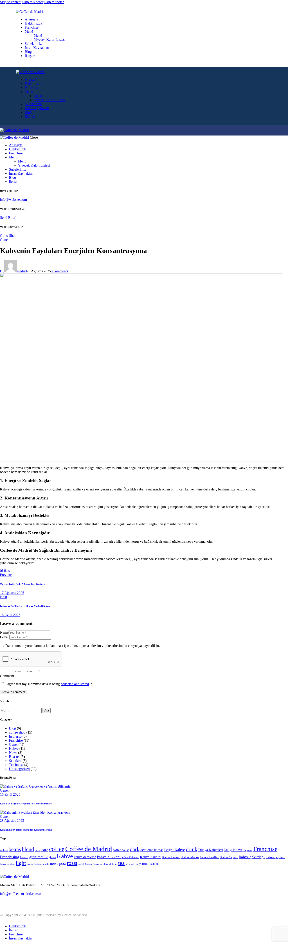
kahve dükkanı (109, 857)
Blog (12, 728)
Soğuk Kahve (92, 864)
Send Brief (7, 217)
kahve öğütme (7, 864)
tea (121, 863)
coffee (56, 849)
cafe (44, 849)
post (62, 863)
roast (72, 863)
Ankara (4, 850)
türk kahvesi (132, 864)
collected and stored (75, 684)
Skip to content (10, 2)
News (13, 752)
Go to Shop (8, 235)
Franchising (9, 857)
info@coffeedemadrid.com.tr (20, 894)
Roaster (14, 757)
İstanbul (154, 863)
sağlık (81, 864)
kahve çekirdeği (252, 857)
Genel (4, 240)
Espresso (15, 736)
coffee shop (17, 732)
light (21, 863)
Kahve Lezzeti (171, 857)
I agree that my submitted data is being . (48, 684)
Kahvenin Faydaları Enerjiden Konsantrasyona (26, 829)
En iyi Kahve (233, 850)
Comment (7, 676)
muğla (46, 864)
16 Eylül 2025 (10, 794)
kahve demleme (85, 857)
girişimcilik (38, 857)
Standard (15, 761)
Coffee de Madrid (88, 848)
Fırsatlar (24, 857)
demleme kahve (151, 850)
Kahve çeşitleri (275, 857)
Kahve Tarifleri (209, 857)
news (54, 863)
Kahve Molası (190, 857)
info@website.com (13, 199)
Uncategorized (19, 769)
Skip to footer (54, 2)
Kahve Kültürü (150, 857)
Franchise (16, 740)
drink (191, 849)
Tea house (16, 765)
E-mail (4, 637)
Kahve (13, 748)
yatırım (143, 863)
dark (135, 849)
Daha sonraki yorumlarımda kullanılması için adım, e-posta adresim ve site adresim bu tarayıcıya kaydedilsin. (82, 646)
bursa (37, 850)
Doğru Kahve (174, 850)
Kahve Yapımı (229, 857)
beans (15, 849)
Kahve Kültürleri (130, 857)
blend (28, 849)
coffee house (121, 850)
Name (4, 632)
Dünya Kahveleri (210, 850)
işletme (52, 857)
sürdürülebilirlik (108, 864)
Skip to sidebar (32, 2)
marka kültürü (34, 864)
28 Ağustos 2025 (12, 820)
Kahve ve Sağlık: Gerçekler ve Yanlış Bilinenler (26, 803)
